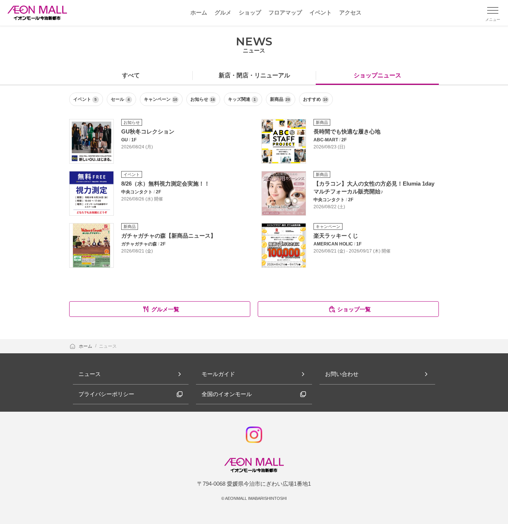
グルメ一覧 (165, 309)
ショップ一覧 (354, 309)
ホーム (86, 346)
